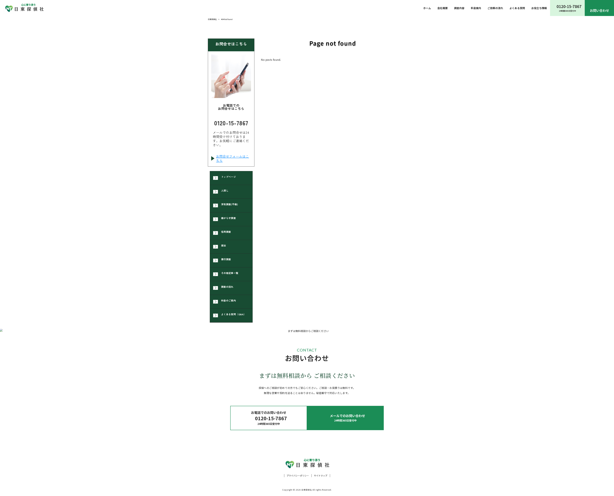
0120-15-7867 (231, 122)
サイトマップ (320, 475)
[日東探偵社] (24, 8)
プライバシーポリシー (298, 475)
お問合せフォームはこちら (232, 158)
